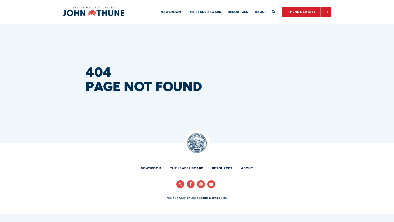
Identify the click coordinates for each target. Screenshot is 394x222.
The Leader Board (204, 12)
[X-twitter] (180, 184)
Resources (238, 12)
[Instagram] (201, 184)
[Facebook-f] (191, 184)
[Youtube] (211, 184)
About (261, 12)
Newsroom (171, 12)
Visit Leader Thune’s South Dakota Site (197, 198)
